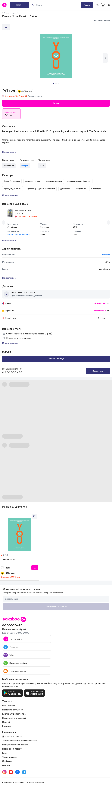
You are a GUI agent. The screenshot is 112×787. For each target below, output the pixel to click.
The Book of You (8, 559)
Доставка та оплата (12, 736)
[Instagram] (4, 772)
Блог (4, 753)
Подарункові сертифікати (15, 745)
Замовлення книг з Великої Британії (20, 741)
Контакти (6, 726)
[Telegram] (24, 772)
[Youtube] (11, 772)
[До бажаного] (6, 27)
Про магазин (8, 706)
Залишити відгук (56, 359)
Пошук (87, 5)
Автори (6, 765)
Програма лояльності (12, 710)
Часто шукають (9, 757)
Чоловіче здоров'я (11, 13)
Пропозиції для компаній (14, 718)
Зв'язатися (97, 371)
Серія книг (7, 761)
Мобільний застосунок (15, 679)
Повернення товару (12, 749)
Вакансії (6, 722)
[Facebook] (17, 772)
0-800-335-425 (12, 372)
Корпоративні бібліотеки (14, 714)
